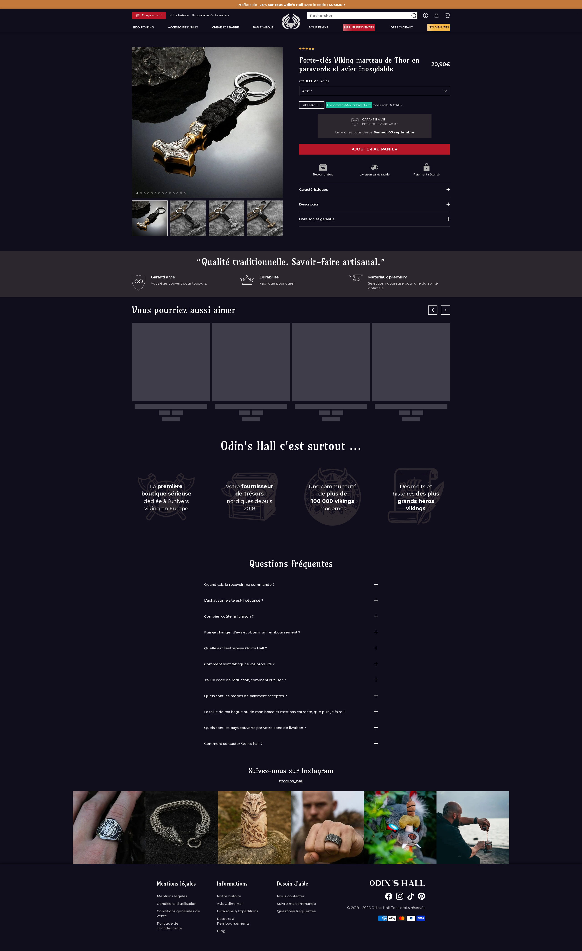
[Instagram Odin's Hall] (399, 896)
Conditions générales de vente (178, 913)
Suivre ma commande (296, 903)
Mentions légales (172, 896)
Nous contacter (291, 896)
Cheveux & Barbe (225, 27)
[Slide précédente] (432, 310)
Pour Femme (318, 27)
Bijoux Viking (143, 27)
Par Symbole (263, 27)
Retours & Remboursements (233, 921)
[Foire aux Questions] (425, 15)
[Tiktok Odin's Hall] (410, 896)
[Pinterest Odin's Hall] (421, 896)
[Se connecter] (436, 15)
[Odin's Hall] (291, 21)
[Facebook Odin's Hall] (388, 896)
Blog (221, 931)
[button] (306, 49)
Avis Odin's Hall (230, 903)
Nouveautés (439, 27)
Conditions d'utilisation (176, 903)
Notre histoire (229, 896)
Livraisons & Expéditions (237, 911)
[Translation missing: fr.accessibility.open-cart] (447, 15)
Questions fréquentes (296, 911)
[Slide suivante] (445, 310)
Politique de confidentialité (169, 925)
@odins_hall (291, 781)
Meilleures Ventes (359, 27)
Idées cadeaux (401, 27)
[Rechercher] (413, 15)
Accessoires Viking (183, 27)
